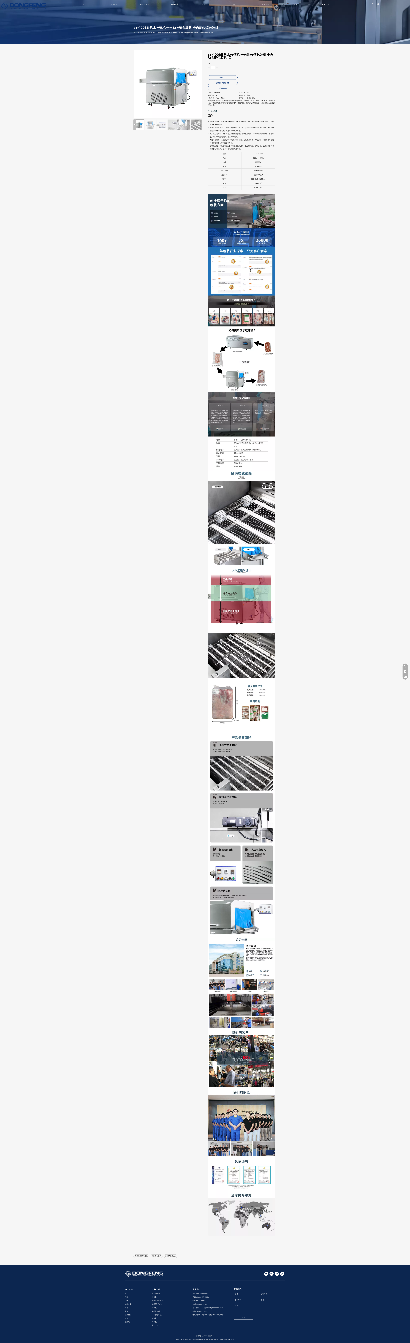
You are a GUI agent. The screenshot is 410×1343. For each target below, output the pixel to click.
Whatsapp (223, 88)
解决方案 (128, 1304)
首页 (126, 1293)
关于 (126, 1300)
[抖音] (282, 1274)
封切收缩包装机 (157, 1300)
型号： (210, 92)
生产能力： (243, 98)
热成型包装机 (157, 1304)
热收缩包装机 (156, 1256)
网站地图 (223, 1339)
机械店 (127, 1322)
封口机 (154, 1297)
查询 (221, 77)
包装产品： (212, 95)
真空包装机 (156, 1293)
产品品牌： (243, 92)
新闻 (126, 1311)
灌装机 (154, 1308)
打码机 (154, 1322)
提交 (243, 1317)
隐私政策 (231, 1339)
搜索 (126, 1318)
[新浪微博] (266, 1274)
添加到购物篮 (221, 83)
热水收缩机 (156, 1311)
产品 (126, 1297)
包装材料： (243, 95)
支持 (126, 1308)
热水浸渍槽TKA (170, 1256)
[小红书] (277, 1274)
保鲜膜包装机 (157, 1315)
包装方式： (212, 98)
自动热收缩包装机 (141, 1256)
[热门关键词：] (373, 4)
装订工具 (155, 1325)
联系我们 (128, 1315)
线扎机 (154, 1318)
